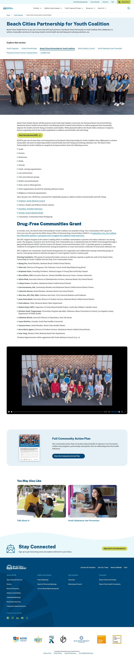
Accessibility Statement (86, 653)
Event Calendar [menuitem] (95, 2)
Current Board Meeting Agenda (48, 588)
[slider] (57, 412)
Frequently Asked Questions (16, 606)
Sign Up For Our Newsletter (114, 548)
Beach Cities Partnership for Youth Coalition (39, 15)
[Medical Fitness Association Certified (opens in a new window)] (51, 640)
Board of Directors (13, 588)
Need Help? (125, 2)
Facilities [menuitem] (36, 8)
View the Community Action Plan (67, 456)
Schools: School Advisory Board (31, 213)
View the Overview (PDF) (28, 135)
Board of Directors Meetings (47, 584)
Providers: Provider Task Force (31, 209)
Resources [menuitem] (89, 8)
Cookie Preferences (70, 653)
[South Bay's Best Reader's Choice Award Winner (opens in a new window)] (38, 640)
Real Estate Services (14, 602)
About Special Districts (14, 580)
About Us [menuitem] (101, 8)
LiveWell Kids (45, 53)
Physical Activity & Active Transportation (22, 53)
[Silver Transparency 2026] (117, 640)
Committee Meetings (14, 597)
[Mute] (109, 411)
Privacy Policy (58, 653)
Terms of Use (47, 653)
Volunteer (71, 580)
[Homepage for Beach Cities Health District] (8, 8)
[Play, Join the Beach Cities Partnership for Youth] (9, 411)
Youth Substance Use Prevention (110, 48)
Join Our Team (103, 567)
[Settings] (122, 411)
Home (8, 15)
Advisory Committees (14, 593)
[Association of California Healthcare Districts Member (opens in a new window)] (20, 640)
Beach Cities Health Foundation (110, 584)
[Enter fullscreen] (125, 411)
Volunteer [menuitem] (105, 2)
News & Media (116, 567)
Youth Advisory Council (86, 48)
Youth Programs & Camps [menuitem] (73, 8)
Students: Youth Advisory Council (32, 201)
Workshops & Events (75, 584)
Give (125, 567)
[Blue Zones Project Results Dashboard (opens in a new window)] (81, 640)
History (9, 584)
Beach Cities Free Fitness (107, 580)
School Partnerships (29, 48)
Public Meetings (42, 580)
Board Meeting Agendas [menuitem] (81, 2)
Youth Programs (18, 15)
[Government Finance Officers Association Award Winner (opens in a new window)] (63, 640)
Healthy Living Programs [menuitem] (52, 8)
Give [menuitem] (112, 2)
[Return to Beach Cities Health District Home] (16, 567)
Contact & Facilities (88, 567)
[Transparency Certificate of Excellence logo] (101, 639)
